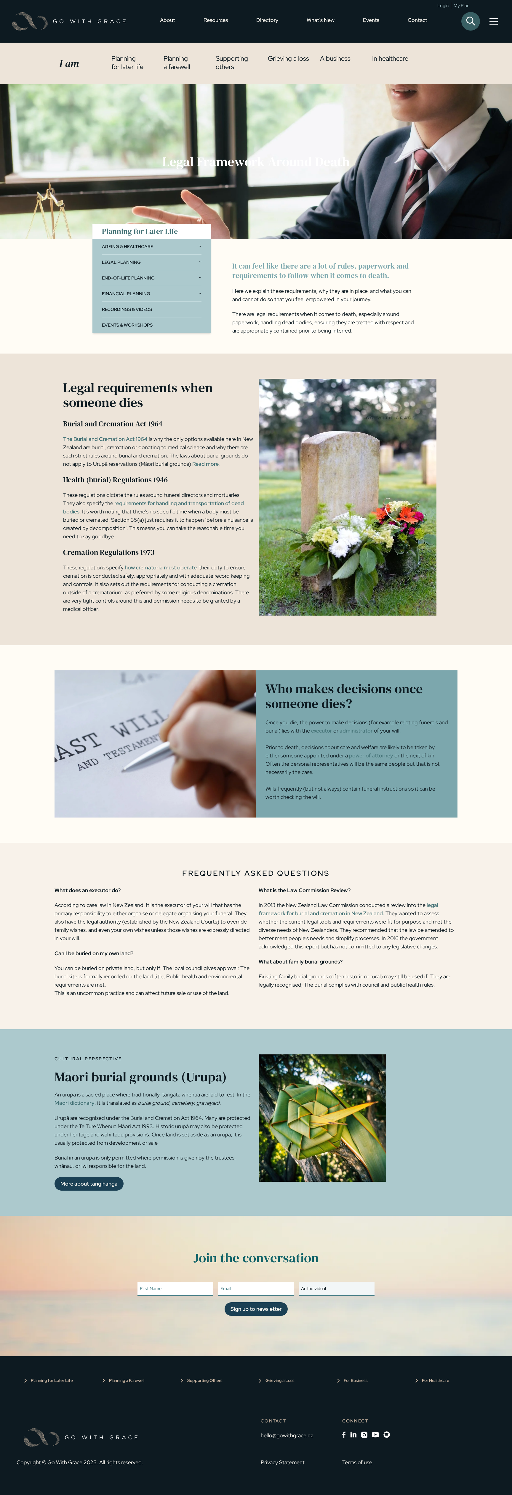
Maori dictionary (75, 1102)
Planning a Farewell (126, 1380)
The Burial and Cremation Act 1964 (105, 439)
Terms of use (357, 1462)
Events (371, 20)
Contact (417, 20)
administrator (357, 730)
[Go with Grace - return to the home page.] (69, 21)
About (167, 20)
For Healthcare (435, 1380)
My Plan (461, 6)
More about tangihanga (89, 1183)
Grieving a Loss (280, 1380)
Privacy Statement (283, 1462)
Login (443, 6)
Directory (267, 20)
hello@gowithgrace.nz (287, 1435)
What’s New (321, 20)
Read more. (206, 463)
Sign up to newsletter (256, 1308)
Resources (216, 20)
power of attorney (371, 755)
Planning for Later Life (52, 1380)
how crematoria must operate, (161, 567)
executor (321, 730)
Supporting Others (205, 1380)
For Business (356, 1380)
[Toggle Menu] (494, 21)
